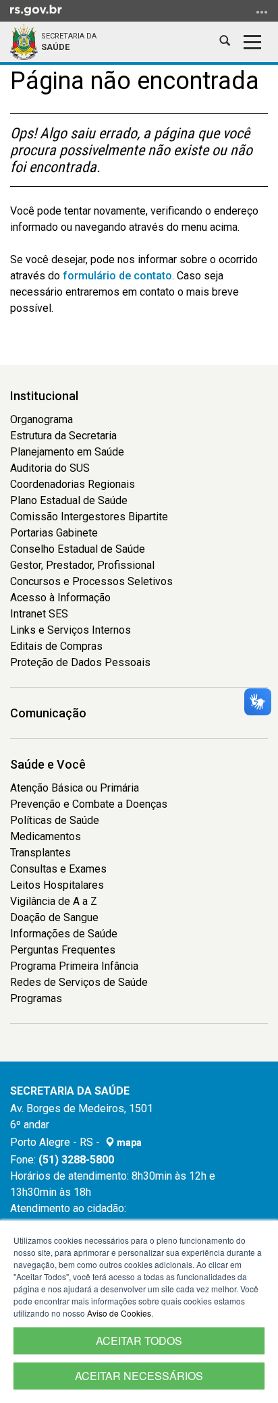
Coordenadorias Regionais (72, 484)
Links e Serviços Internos (70, 630)
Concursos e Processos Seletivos (91, 581)
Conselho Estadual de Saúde (77, 549)
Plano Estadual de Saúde (69, 500)
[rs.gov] (36, 9)
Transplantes (40, 852)
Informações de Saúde (63, 933)
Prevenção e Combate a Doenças (88, 804)
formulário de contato (117, 275)
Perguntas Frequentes (62, 949)
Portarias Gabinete (54, 532)
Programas (36, 998)
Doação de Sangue (54, 917)
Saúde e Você (48, 764)
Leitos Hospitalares (57, 885)
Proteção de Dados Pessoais (80, 662)
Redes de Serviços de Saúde (79, 982)
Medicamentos (45, 836)
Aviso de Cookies (119, 1313)
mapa (128, 1142)
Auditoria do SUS (50, 468)
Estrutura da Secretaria (63, 435)
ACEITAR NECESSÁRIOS (139, 1375)
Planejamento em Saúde (67, 451)
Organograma (41, 419)
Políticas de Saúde (54, 820)
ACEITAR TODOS (139, 1340)
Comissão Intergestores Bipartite (89, 516)
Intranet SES (39, 613)
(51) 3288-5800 (76, 1159)
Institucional (44, 396)
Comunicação (48, 713)
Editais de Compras (56, 646)
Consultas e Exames (58, 868)
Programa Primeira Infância (74, 966)
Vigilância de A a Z (53, 901)
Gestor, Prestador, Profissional (82, 565)
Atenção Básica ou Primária (74, 787)
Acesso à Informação (60, 597)
